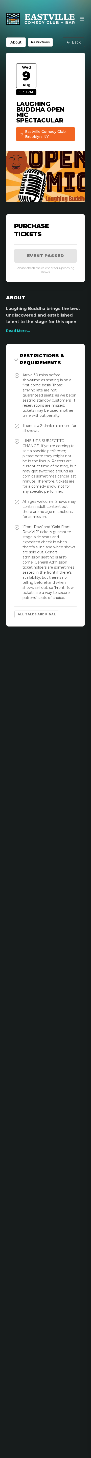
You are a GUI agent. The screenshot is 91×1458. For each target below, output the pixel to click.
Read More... (18, 330)
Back (76, 42)
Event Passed (45, 255)
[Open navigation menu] (82, 19)
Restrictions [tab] (40, 42)
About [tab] (15, 42)
